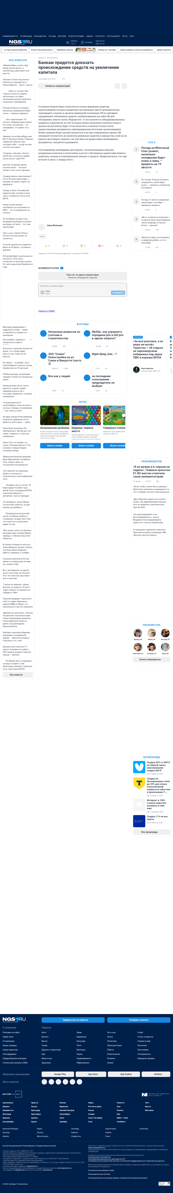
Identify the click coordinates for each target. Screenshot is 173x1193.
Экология (142, 1045)
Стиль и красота (145, 1037)
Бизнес (45, 1037)
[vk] (51, 1082)
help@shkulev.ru (20, 1170)
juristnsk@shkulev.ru (64, 1168)
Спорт (140, 1032)
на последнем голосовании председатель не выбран (103, 381)
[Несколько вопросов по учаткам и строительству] (44, 339)
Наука (79, 1054)
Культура (81, 1041)
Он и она (111, 1032)
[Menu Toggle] (4, 42)
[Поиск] (155, 42)
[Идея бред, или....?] (88, 361)
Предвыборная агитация (14, 1058)
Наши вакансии (10, 1050)
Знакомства (40, 36)
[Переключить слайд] (123, 415)
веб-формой (47, 1170)
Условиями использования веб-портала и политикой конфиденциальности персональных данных (126, 1161)
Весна (44, 1041)
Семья (110, 1063)
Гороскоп (100, 36)
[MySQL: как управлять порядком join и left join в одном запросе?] (88, 339)
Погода (52, 36)
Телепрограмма (76, 36)
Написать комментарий (57, 86)
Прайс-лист (8, 1037)
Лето (79, 1045)
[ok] (58, 1082)
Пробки (87, 42)
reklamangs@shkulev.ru (97, 1148)
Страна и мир (143, 1041)
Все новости (18, 60)
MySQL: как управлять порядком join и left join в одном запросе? (108, 335)
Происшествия (114, 1045)
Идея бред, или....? (104, 354)
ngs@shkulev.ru (32, 1166)
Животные (47, 1058)
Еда (43, 1054)
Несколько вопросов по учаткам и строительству (64, 335)
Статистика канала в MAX (15, 1063)
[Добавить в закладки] (117, 86)
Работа (110, 1050)
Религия (111, 1058)
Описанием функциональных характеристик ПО (106, 1159)
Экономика (142, 1050)
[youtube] (79, 1082)
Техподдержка (9, 1054)
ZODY (132, 36)
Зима (79, 1032)
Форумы (62, 36)
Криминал (81, 1037)
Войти (48, 294)
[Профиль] (168, 42)
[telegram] (44, 1082)
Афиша (89, 36)
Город (44, 1045)
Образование (83, 1063)
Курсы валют (113, 36)
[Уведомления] (162, 42)
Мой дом (81, 1050)
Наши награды (10, 1045)
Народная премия (145, 1058)
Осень (110, 1037)
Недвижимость (10, 36)
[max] (65, 1082)
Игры (124, 36)
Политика (112, 1041)
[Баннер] (85, 50)
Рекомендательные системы (99, 1174)
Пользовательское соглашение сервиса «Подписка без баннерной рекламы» (118, 1178)
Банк (43, 236)
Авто (44, 1032)
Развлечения (113, 1054)
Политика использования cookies (101, 1170)
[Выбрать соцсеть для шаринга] (124, 86)
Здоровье (46, 1063)
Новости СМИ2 (46, 311)
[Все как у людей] (44, 383)
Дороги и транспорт (51, 1050)
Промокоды (26, 36)
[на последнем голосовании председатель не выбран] (88, 383)
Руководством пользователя (99, 1157)
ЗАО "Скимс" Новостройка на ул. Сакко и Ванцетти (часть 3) (64, 358)
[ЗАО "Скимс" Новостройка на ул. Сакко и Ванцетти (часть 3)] (44, 361)
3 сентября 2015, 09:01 (47, 79)
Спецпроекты (144, 1054)
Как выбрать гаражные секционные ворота (14, 341)
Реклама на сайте (11, 1032)
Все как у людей (59, 376)
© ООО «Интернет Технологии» (15, 1184)
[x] (72, 1082)
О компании (8, 1041)
